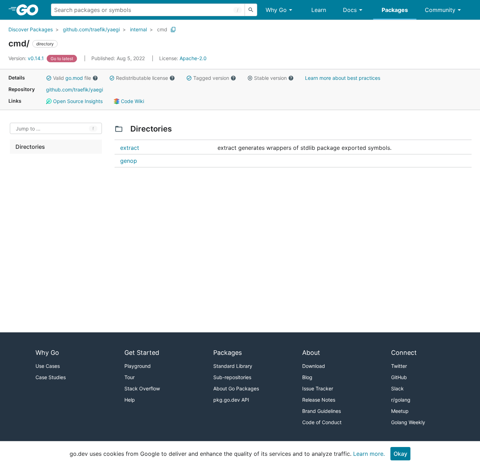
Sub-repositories (232, 377)
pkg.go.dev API (231, 400)
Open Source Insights (77, 101)
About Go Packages (236, 388)
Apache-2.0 (193, 58)
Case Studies (50, 377)
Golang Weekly (408, 422)
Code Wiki (131, 101)
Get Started (141, 352)
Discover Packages (30, 29)
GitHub (399, 377)
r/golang (400, 400)
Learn (318, 9)
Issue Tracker (317, 388)
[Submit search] (251, 10)
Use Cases (47, 366)
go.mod (74, 78)
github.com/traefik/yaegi (91, 29)
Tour (129, 377)
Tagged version (211, 78)
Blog (307, 377)
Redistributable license (142, 78)
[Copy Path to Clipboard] (173, 29)
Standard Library (232, 366)
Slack (397, 388)
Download (313, 366)
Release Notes (318, 400)
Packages (395, 9)
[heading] (29, 9)
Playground (137, 366)
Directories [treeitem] (30, 146)
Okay (400, 453)
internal (138, 29)
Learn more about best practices (342, 78)
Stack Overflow (142, 388)
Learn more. (369, 453)
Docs (350, 9)
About (311, 352)
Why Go (276, 9)
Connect (404, 352)
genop (128, 160)
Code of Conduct (322, 422)
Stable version (270, 78)
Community (440, 9)
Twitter (399, 366)
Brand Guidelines (321, 411)
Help (129, 400)
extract (129, 147)
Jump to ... (28, 129)
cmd (162, 29)
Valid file (72, 78)
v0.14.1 (26, 58)
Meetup (400, 411)
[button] (49, 78)
